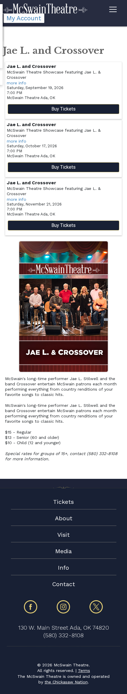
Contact (63, 584)
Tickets (63, 501)
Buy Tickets (63, 109)
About (63, 518)
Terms (84, 670)
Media (63, 551)
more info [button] (16, 83)
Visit (63, 534)
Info (63, 567)
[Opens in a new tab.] (31, 612)
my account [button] (23, 18)
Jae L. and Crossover (31, 66)
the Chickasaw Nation (66, 682)
